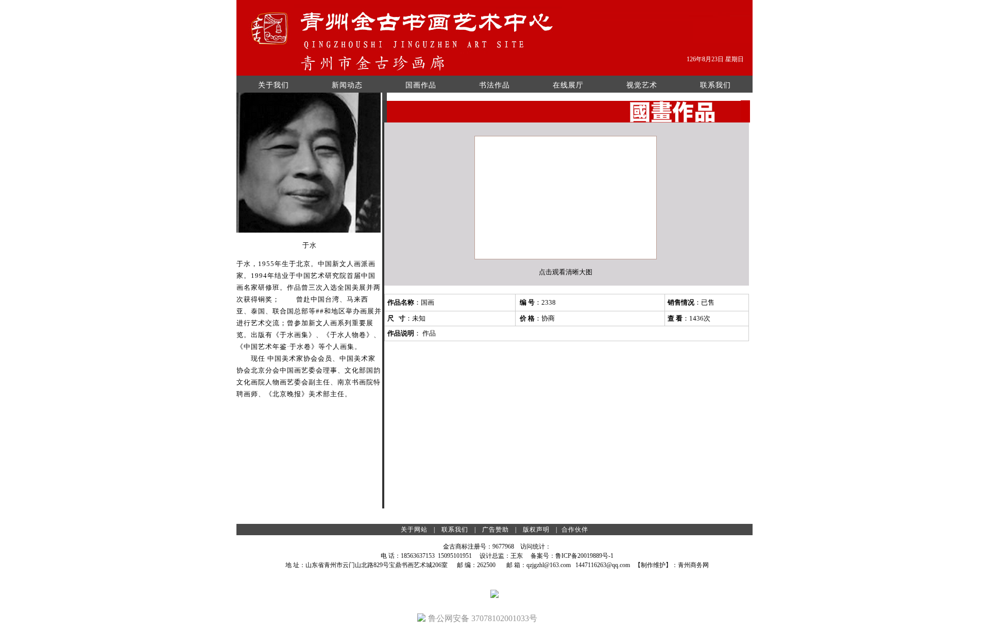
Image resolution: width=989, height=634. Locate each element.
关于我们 (273, 85)
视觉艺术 (641, 85)
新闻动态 (347, 85)
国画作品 (420, 85)
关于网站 (414, 529)
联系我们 (715, 85)
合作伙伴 (574, 529)
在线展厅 (568, 85)
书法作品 (494, 85)
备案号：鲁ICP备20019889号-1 (572, 555)
